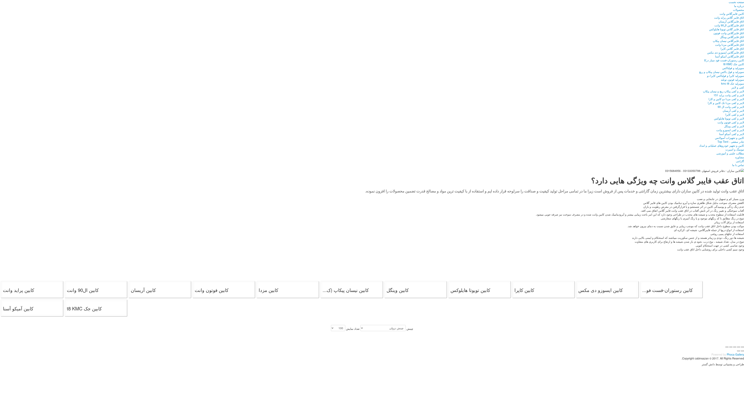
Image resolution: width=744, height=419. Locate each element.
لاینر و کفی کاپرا (734, 114)
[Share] (738, 347)
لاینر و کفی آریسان (733, 111)
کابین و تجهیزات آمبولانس (729, 138)
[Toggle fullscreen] (734, 347)
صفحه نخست (736, 2)
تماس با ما (738, 165)
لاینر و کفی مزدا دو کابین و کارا (726, 99)
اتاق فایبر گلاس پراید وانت (729, 17)
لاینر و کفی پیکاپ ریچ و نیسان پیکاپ (723, 91)
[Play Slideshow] (726, 347)
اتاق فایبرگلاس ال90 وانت (729, 25)
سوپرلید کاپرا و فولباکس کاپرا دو (725, 76)
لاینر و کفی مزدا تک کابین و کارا (726, 103)
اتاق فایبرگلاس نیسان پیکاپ (728, 41)
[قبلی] (742, 350)
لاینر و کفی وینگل (734, 126)
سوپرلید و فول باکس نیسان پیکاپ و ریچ (721, 72)
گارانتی (740, 161)
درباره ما (739, 6)
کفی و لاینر (737, 87)
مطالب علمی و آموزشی (730, 153)
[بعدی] (738, 350)
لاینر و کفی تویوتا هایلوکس (729, 118)
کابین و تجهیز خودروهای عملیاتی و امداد (721, 145)
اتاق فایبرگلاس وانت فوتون (728, 33)
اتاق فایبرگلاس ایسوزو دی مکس (725, 52)
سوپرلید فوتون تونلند (732, 79)
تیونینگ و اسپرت (734, 149)
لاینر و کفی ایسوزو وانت (730, 130)
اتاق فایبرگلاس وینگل (732, 37)
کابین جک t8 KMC (733, 64)
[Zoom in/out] (730, 347)
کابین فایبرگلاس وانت (732, 14)
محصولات (738, 10)
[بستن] (742, 347)
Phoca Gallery (735, 354)
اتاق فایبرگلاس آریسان (731, 21)
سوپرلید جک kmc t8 (732, 83)
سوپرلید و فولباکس (733, 68)
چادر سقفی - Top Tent (730, 142)
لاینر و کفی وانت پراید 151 (729, 95)
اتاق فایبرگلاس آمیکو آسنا (729, 56)
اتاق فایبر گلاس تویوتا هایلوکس (726, 29)
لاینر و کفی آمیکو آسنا (731, 134)
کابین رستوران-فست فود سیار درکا (724, 60)
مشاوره (739, 157)
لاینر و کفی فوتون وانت (730, 122)
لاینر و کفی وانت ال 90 (731, 107)
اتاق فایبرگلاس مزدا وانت (729, 45)
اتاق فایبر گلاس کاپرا (732, 48)
